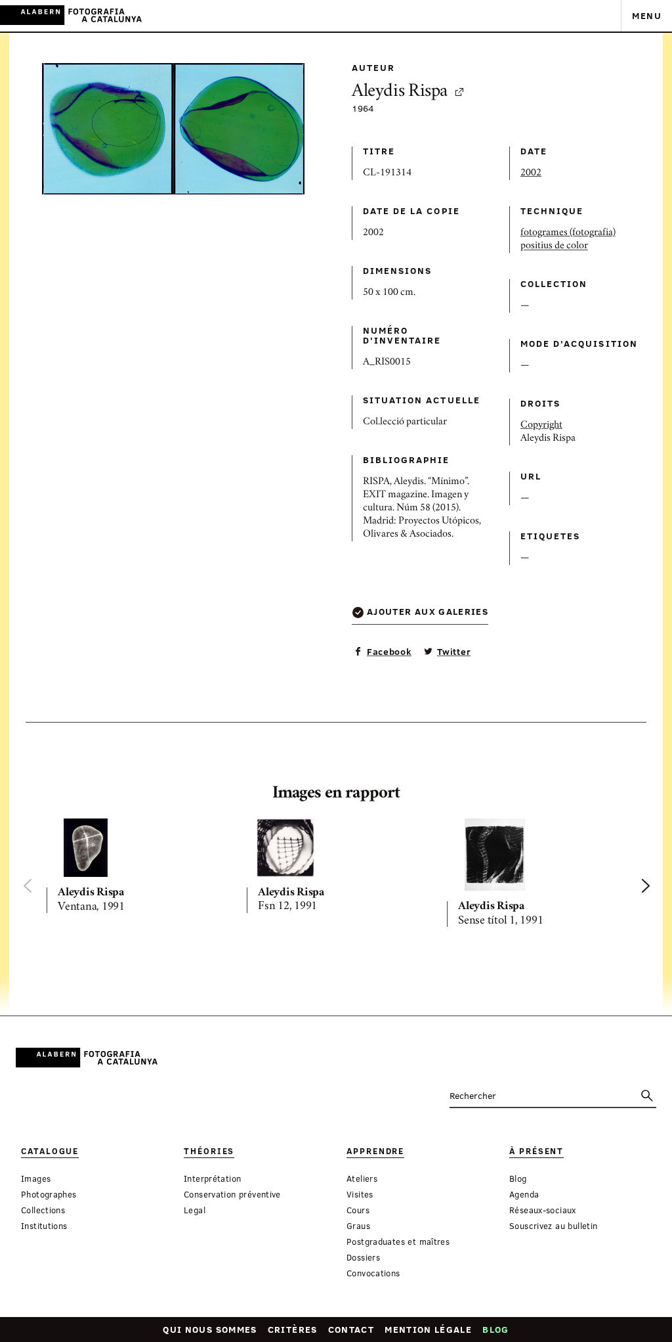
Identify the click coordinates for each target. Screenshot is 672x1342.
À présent (536, 1151)
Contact (351, 1329)
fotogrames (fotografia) (568, 233)
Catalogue (50, 1151)
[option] (136, 868)
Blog (495, 1329)
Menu (647, 15)
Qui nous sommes (210, 1329)
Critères (293, 1329)
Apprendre (375, 1151)
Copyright (541, 425)
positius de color (554, 246)
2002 (530, 173)
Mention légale (428, 1329)
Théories (209, 1151)
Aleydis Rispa (400, 92)
